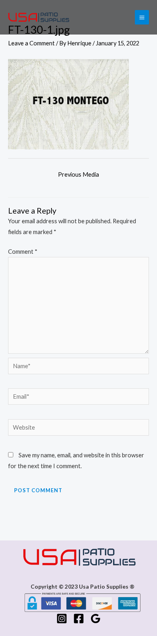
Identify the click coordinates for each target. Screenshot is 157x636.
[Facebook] (78, 618)
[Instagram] (61, 618)
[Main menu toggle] (142, 17)
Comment (22, 251)
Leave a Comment (31, 43)
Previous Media (78, 174)
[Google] (95, 618)
